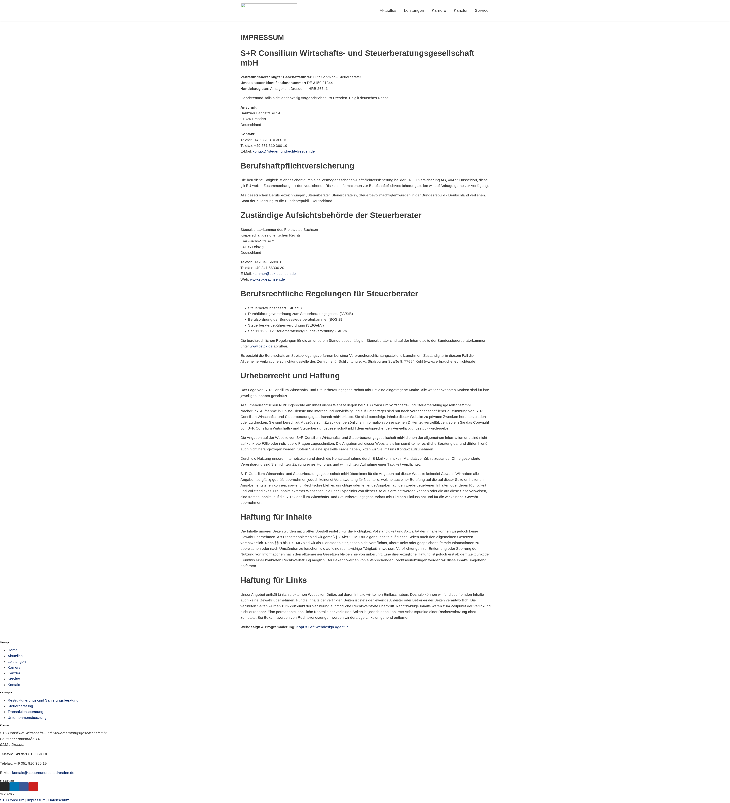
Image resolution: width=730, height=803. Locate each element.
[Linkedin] (14, 786)
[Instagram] (5, 786)
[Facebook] (24, 786)
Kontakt (14, 685)
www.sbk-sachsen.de (267, 279)
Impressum (36, 800)
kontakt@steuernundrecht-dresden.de (284, 151)
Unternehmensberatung (27, 718)
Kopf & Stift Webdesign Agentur (322, 627)
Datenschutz (58, 800)
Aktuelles (15, 656)
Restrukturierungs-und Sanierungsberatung (43, 700)
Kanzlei (460, 10)
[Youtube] (33, 786)
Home (12, 650)
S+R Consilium (12, 800)
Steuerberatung (20, 706)
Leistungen (17, 662)
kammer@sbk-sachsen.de (274, 274)
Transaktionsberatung (25, 712)
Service (482, 10)
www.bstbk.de (261, 346)
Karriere (439, 10)
